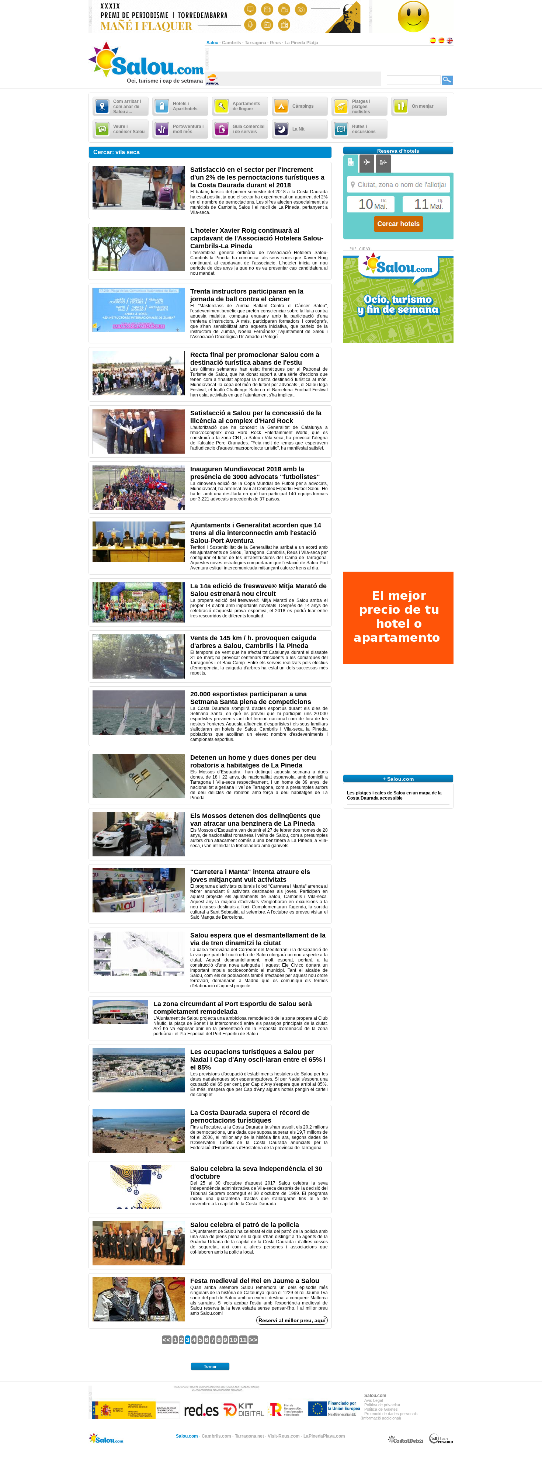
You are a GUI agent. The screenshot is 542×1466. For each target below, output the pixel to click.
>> (253, 1340)
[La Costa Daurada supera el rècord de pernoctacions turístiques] (139, 1151)
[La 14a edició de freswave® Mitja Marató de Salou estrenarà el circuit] (139, 621)
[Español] (433, 42)
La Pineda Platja (301, 42)
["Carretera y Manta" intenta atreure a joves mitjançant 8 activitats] (139, 911)
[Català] (441, 42)
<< (167, 1340)
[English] (450, 42)
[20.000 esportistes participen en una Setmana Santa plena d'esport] (139, 733)
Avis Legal (373, 1400)
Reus (275, 42)
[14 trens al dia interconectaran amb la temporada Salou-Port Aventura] (139, 560)
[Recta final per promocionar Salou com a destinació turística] (139, 393)
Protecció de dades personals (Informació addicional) (389, 1415)
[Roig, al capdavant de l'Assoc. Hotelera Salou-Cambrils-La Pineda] (139, 269)
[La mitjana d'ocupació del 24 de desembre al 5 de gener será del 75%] (139, 1091)
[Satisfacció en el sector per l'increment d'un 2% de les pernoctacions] (139, 208)
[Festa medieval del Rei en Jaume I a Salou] (139, 1320)
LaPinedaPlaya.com (324, 1436)
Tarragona (255, 42)
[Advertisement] (295, 59)
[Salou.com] (146, 76)
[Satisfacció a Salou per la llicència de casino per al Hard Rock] (139, 452)
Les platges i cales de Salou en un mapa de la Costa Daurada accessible (394, 795)
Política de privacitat (382, 1405)
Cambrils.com (216, 1436)
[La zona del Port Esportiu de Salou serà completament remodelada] (120, 1022)
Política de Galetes (381, 1409)
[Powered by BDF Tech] (441, 1442)
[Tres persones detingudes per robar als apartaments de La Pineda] (139, 796)
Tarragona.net (249, 1436)
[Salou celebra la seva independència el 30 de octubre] (139, 1207)
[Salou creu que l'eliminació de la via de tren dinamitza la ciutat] (139, 974)
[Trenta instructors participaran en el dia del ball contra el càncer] (139, 330)
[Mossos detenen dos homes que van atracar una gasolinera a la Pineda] (139, 854)
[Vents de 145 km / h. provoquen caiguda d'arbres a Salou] (139, 677)
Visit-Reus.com (284, 1436)
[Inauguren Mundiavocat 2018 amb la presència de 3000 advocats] (139, 508)
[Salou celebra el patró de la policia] (139, 1263)
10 (233, 1340)
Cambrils (231, 42)
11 (243, 1340)
